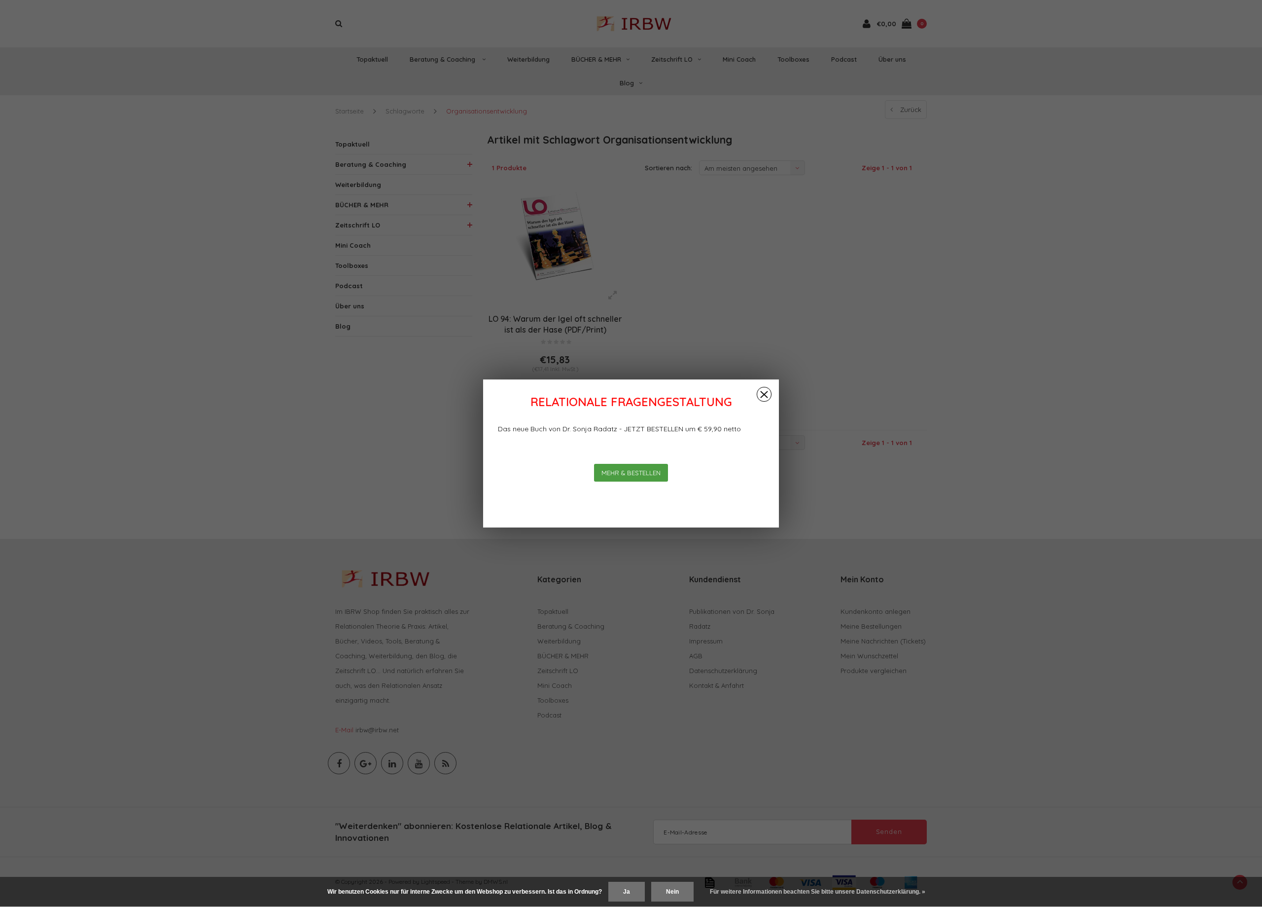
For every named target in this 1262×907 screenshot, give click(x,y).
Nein (672, 891)
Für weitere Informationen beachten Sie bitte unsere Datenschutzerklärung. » (817, 891)
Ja (626, 891)
